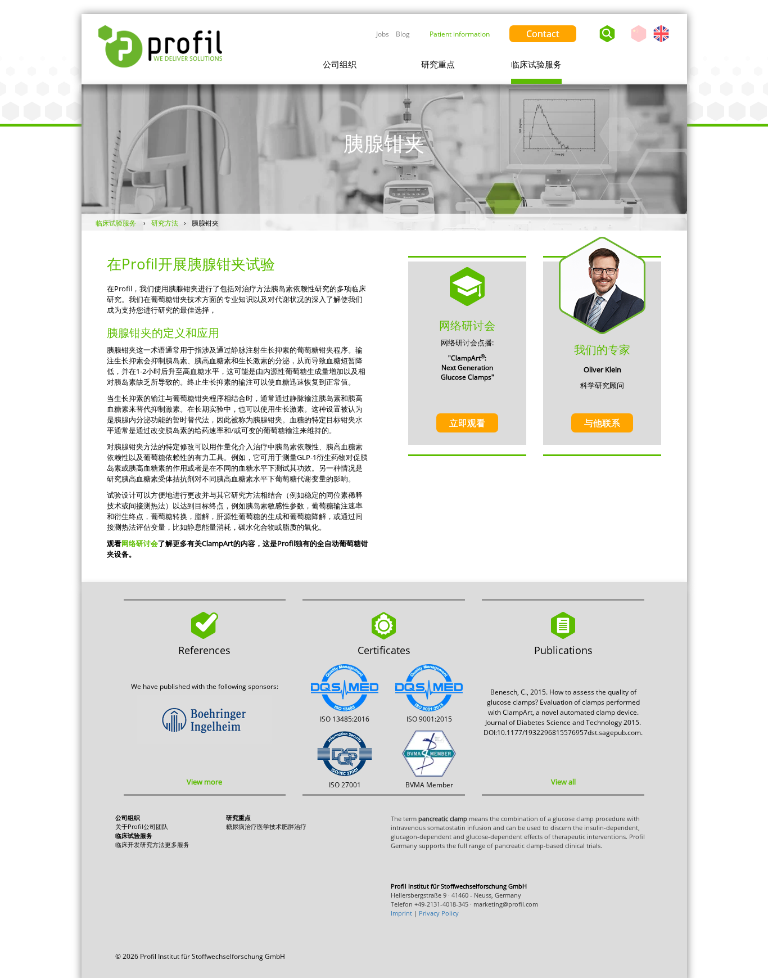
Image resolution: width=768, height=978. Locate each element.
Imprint (401, 913)
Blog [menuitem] (403, 34)
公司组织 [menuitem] (339, 64)
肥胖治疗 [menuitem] (294, 826)
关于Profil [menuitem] (129, 826)
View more (204, 782)
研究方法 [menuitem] (152, 844)
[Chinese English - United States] (652, 31)
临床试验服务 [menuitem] (536, 64)
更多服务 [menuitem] (177, 844)
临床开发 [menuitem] (127, 844)
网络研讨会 (139, 543)
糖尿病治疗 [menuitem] (241, 826)
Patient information (460, 34)
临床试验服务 (117, 223)
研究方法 (164, 223)
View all (563, 782)
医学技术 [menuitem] (269, 826)
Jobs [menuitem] (382, 34)
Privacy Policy (439, 913)
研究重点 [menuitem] (438, 64)
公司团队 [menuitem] (155, 826)
